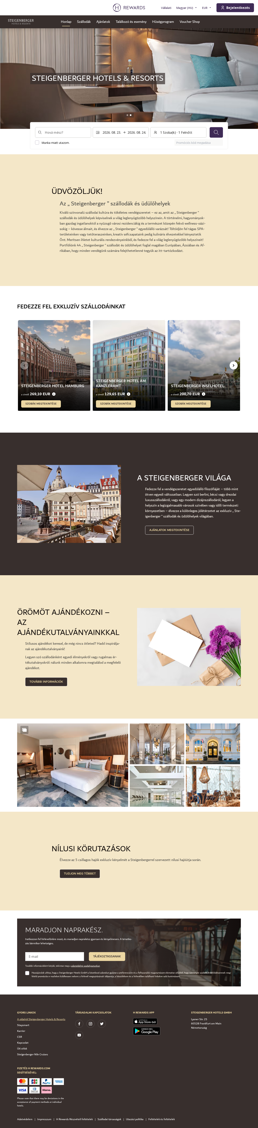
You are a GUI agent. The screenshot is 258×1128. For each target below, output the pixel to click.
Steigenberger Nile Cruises (32, 1054)
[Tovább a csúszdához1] (127, 115)
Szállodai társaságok (109, 1119)
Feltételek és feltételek (161, 1119)
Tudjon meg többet (80, 873)
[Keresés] (216, 132)
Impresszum (44, 1119)
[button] (72, 765)
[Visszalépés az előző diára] (7, 79)
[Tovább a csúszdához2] (130, 115)
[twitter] (102, 1024)
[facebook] (79, 1024)
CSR (19, 1036)
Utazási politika (135, 1119)
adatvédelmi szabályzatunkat (85, 966)
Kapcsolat (22, 1042)
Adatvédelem (24, 1119)
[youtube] (79, 1035)
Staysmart (23, 1025)
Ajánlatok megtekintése (169, 530)
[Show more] (24, 730)
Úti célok (22, 1048)
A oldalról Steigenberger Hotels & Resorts (41, 1019)
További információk (46, 681)
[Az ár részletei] (54, 394)
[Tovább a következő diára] (234, 365)
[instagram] (90, 1024)
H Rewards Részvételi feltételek (74, 1119)
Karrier (21, 1031)
